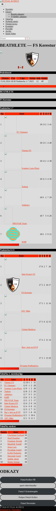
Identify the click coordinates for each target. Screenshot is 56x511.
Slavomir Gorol (14, 456)
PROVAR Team (20, 223)
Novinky (9, 9)
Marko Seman (13, 462)
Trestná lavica (11, 24)
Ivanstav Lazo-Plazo (30, 168)
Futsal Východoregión (28, 491)
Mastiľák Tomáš (14, 444)
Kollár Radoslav (14, 453)
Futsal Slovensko (28, 503)
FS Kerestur (26, 292)
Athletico (26, 205)
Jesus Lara (11, 447)
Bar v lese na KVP (30, 347)
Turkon (25, 187)
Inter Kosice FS (28, 274)
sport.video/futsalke (28, 485)
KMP (24, 242)
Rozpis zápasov (17, 14)
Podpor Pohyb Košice (28, 497)
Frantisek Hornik (14, 441)
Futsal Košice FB (28, 480)
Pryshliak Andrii (14, 450)
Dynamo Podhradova (29, 366)
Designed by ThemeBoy (10, 510)
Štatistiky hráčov (12, 86)
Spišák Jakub (13, 459)
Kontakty (9, 26)
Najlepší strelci (11, 21)
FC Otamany (22, 132)
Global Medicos (28, 329)
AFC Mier (25, 311)
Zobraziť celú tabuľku (9, 245)
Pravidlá (9, 29)
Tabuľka (9, 19)
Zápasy (8, 12)
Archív (8, 31)
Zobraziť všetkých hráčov (11, 465)
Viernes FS (26, 150)
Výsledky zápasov (19, 16)
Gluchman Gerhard (15, 435)
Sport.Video (10, 33)
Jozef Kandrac (13, 438)
